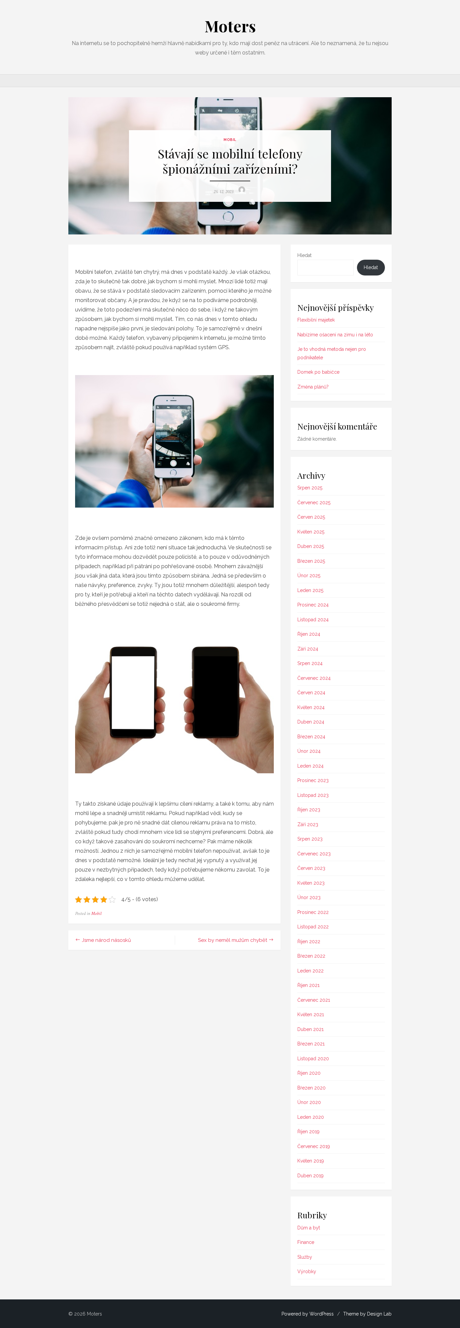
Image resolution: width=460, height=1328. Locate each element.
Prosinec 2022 (313, 912)
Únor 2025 (308, 575)
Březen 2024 (311, 736)
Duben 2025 (310, 546)
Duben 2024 (310, 722)
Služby (304, 1257)
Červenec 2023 (314, 853)
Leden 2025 (310, 590)
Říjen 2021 (308, 985)
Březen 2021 (311, 1043)
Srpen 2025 (309, 487)
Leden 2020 (310, 1117)
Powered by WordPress (308, 1314)
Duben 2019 (310, 1175)
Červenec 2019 (313, 1146)
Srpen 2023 (310, 839)
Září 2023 (307, 824)
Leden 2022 (310, 970)
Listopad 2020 (313, 1058)
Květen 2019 (310, 1161)
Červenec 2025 (313, 502)
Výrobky (306, 1271)
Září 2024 (307, 649)
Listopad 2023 (313, 795)
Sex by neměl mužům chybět (232, 940)
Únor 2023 (309, 897)
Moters (230, 25)
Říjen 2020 (309, 1073)
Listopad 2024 (313, 619)
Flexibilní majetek (316, 320)
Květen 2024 (311, 707)
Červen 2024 (311, 692)
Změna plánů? (313, 387)
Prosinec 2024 (313, 604)
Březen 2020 (311, 1088)
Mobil (230, 140)
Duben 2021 (310, 1029)
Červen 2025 (311, 517)
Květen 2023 (311, 883)
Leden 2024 (310, 766)
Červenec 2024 (314, 678)
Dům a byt (308, 1227)
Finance (305, 1242)
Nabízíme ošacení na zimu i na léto (335, 334)
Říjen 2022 (308, 941)
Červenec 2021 (313, 1000)
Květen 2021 (310, 1014)
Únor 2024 (309, 751)
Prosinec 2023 (313, 780)
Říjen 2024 (308, 634)
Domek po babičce (318, 372)
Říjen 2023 (308, 809)
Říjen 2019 (308, 1131)
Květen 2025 (310, 531)
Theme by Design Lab (367, 1314)
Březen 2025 (311, 561)
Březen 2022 (311, 956)
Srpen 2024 (310, 663)
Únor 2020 (309, 1102)
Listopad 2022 (313, 926)
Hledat (304, 255)
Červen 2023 (311, 868)
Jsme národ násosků (106, 940)
